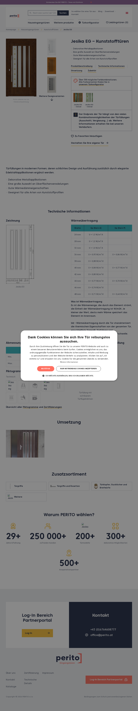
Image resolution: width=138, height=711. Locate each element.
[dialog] (69, 355)
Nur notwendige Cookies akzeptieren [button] (78, 369)
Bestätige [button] (45, 369)
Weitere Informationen (69, 362)
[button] (69, 375)
